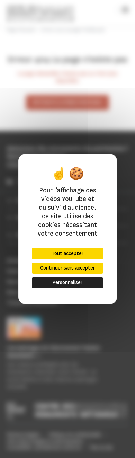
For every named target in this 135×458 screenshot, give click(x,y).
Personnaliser (67, 282)
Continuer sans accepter (67, 268)
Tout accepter (67, 253)
